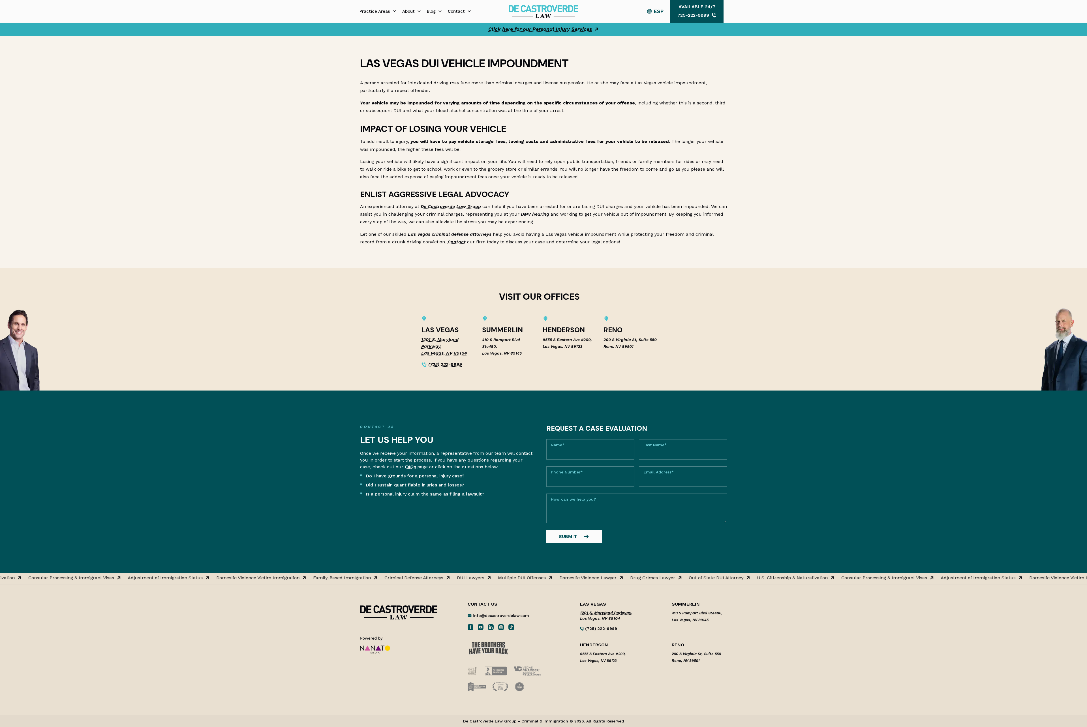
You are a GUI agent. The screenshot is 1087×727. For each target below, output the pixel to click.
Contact (456, 11)
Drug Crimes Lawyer (632, 578)
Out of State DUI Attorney (696, 578)
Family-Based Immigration (322, 578)
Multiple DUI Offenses (502, 578)
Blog (431, 11)
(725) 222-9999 (445, 364)
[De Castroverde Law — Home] (543, 11)
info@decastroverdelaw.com (501, 615)
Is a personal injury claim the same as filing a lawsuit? (425, 494)
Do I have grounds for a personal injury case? (415, 476)
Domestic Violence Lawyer (568, 578)
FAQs (410, 466)
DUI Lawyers (451, 578)
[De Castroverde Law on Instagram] (501, 626)
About (408, 11)
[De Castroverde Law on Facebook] (470, 626)
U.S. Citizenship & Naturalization (772, 578)
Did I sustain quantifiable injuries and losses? (415, 485)
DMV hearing (535, 214)
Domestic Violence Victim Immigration (238, 578)
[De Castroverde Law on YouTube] (480, 626)
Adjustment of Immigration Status (145, 578)
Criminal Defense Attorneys (394, 578)
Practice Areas (375, 11)
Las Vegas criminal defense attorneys (449, 234)
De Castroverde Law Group (451, 206)
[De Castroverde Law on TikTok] (511, 626)
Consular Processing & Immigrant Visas (51, 578)
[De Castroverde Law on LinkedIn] (491, 626)
